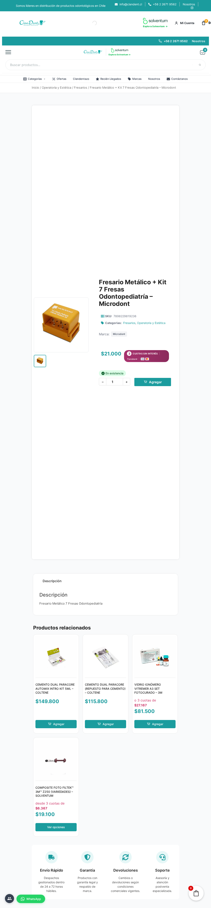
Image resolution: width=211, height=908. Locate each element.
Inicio (35, 87)
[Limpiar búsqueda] (192, 64)
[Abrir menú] (9, 52)
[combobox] (105, 64)
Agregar (155, 382)
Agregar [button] (58, 724)
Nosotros (198, 41)
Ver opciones (56, 827)
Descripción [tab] (52, 581)
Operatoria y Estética (56, 87)
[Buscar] (199, 64)
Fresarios (80, 87)
